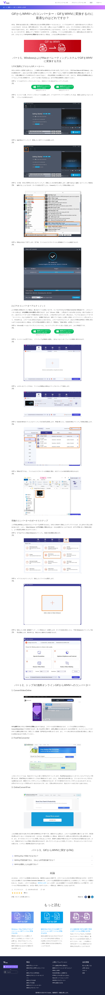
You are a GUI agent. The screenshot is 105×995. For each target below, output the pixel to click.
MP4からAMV (56, 970)
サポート (99, 2)
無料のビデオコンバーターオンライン (35, 977)
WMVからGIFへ (42, 883)
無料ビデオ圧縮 (30, 982)
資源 (91, 2)
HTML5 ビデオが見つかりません (60, 975)
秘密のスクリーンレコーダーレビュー (62, 968)
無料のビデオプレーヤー (32, 987)
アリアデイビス (18, 889)
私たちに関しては (87, 965)
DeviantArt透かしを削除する (59, 973)
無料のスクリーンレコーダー (33, 985)
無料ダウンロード (43, 87)
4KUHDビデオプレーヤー (59, 980)
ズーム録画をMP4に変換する (59, 965)
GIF (14, 7)
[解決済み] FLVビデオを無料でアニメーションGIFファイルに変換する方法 (51, 931)
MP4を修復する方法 (57, 982)
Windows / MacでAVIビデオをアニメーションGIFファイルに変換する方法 (22, 931)
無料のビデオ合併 (31, 980)
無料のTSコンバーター (32, 965)
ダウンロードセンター (12, 967)
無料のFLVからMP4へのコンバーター (35, 969)
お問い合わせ (85, 968)
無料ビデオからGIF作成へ (33, 973)
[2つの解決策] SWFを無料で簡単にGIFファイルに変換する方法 (81, 930)
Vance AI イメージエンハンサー (60, 978)
